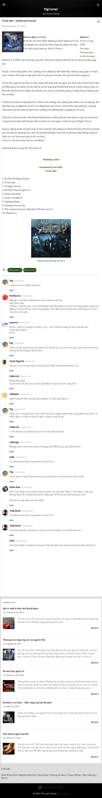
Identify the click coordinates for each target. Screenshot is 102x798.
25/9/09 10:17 (25, 442)
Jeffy (11, 457)
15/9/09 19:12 (25, 427)
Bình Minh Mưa (9, 775)
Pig (11, 281)
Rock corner (29, 270)
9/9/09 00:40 (19, 281)
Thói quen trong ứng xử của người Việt (24, 640)
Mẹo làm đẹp (89, 775)
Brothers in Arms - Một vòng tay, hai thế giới (27, 703)
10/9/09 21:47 (19, 409)
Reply (11, 290)
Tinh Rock (15, 511)
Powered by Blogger (53, 787)
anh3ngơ (14, 442)
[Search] (98, 5)
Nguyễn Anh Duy (28, 775)
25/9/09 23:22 (26, 487)
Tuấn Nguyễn (16, 361)
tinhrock (14, 376)
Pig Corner (63, 794)
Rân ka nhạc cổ (15, 270)
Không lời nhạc (58, 775)
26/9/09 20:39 (27, 511)
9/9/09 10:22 (24, 323)
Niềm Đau (14, 487)
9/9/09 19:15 (30, 361)
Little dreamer (87, 56)
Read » (95, 628)
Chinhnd (14, 394)
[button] (98, 21)
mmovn (13, 322)
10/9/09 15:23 (25, 376)
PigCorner (51, 9)
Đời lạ (4, 778)
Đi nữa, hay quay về (13, 671)
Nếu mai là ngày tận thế (16, 734)
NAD (11, 541)
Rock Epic (43, 775)
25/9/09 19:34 (21, 457)
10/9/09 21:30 (25, 394)
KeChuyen (15, 296)
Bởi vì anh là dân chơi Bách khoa (20, 608)
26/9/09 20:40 (27, 526)
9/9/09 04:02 (26, 296)
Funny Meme (74, 775)
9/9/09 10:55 (19, 343)
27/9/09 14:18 (21, 541)
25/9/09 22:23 (19, 472)
